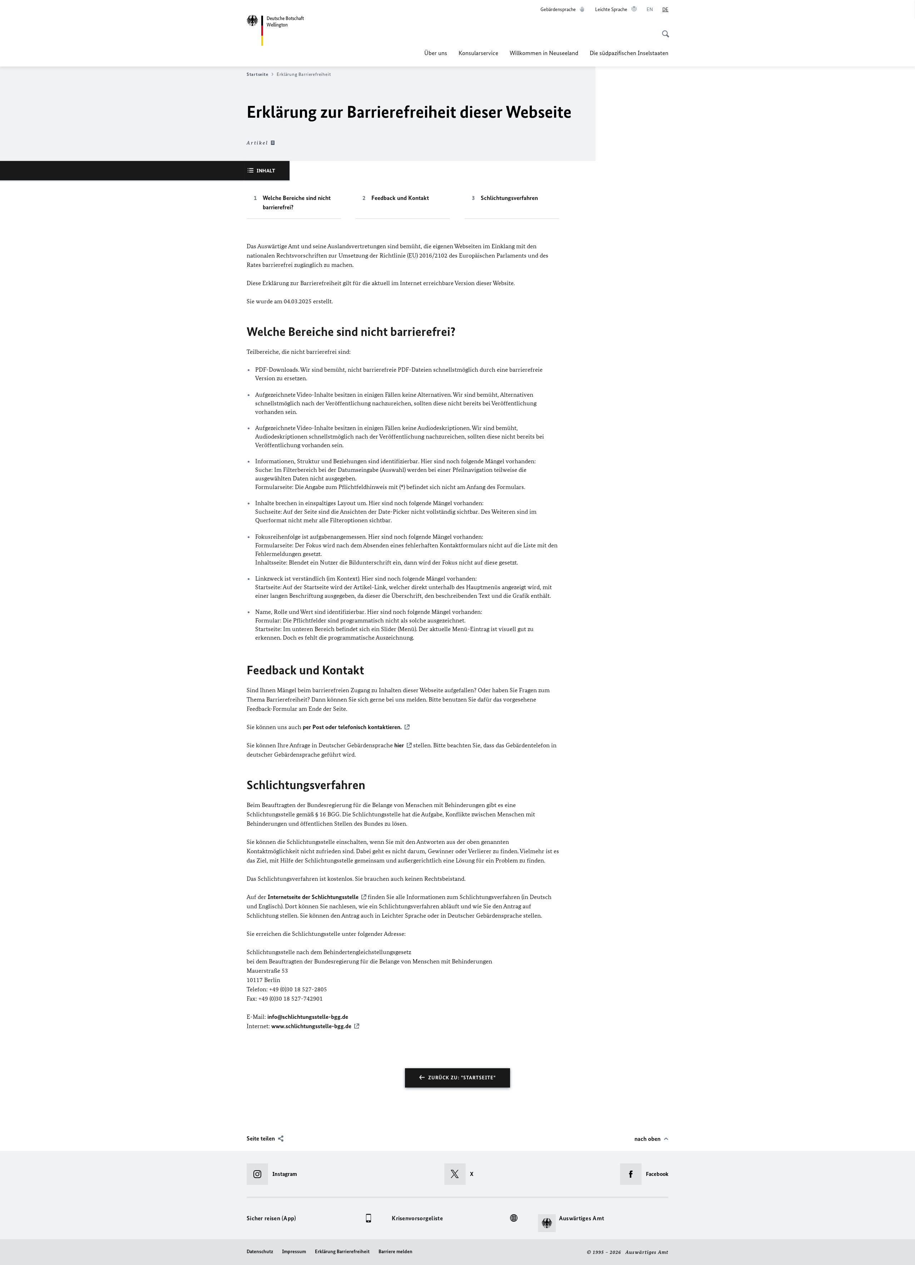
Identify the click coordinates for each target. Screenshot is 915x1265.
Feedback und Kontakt (400, 197)
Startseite (257, 74)
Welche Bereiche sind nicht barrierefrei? (297, 202)
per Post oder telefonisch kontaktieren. (352, 727)
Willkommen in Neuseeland (544, 53)
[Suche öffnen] (663, 30)
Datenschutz (260, 1252)
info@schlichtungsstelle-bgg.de (307, 1016)
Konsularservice (478, 53)
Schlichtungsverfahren (509, 197)
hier (399, 745)
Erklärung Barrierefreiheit (342, 1252)
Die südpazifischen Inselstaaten (629, 53)
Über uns (435, 53)
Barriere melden (395, 1252)
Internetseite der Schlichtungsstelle (313, 896)
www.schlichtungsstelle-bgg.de (311, 1026)
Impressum (294, 1252)
